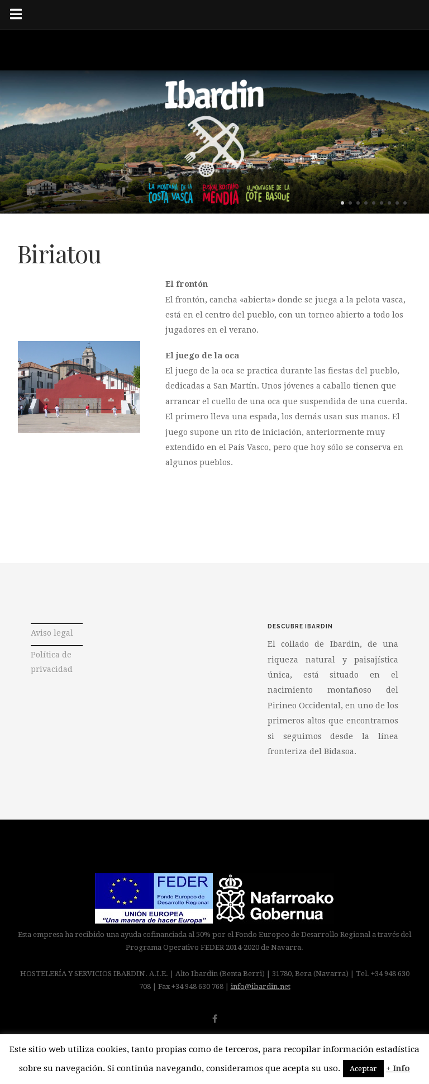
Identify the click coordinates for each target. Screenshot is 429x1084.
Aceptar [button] (363, 1068)
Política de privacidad (52, 662)
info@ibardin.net (260, 986)
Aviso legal (52, 632)
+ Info (398, 1068)
